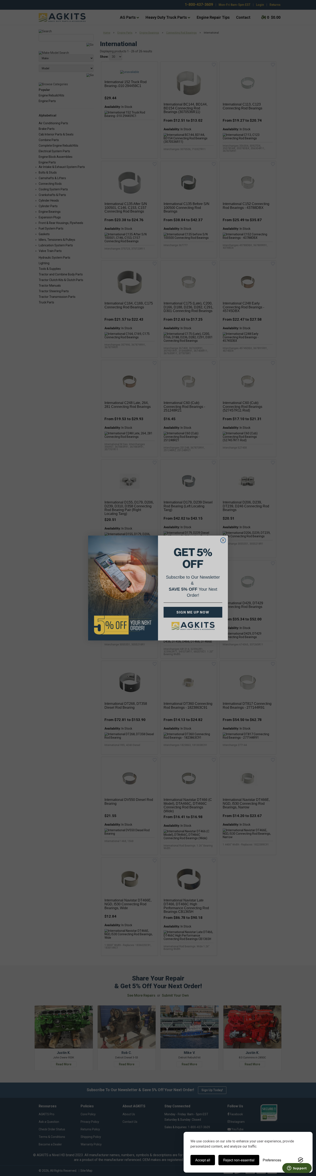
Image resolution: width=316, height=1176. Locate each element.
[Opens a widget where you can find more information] (297, 1168)
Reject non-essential (239, 1159)
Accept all (202, 1159)
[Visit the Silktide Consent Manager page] (300, 1160)
